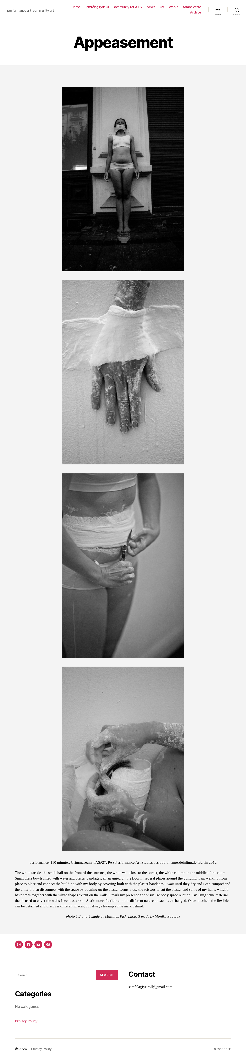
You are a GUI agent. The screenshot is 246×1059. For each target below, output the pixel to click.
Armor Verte (192, 7)
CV (162, 7)
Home (75, 7)
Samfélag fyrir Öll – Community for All (112, 7)
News (151, 7)
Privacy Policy (26, 1021)
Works (173, 7)
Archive (195, 12)
